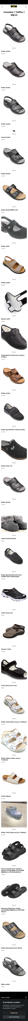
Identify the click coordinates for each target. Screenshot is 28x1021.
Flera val (14, 48)
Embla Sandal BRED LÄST (9, 210)
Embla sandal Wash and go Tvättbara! (14, 722)
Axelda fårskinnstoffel (8, 538)
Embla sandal (5, 51)
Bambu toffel (5, 319)
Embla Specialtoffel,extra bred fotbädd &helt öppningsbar (11, 575)
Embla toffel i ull (6, 466)
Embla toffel (5, 246)
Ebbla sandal (5, 984)
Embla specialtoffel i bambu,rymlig (13, 429)
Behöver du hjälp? (5, 997)
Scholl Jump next (7, 613)
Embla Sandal (5, 173)
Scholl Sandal (5, 137)
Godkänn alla (14, 1013)
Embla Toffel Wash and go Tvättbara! (13, 832)
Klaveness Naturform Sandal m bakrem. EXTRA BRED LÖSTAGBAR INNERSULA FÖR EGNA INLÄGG (12, 870)
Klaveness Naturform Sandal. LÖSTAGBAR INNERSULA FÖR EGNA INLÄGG (12, 910)
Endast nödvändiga (14, 1017)
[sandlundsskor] (14, 7)
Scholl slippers (6, 796)
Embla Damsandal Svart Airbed (11, 948)
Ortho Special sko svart (9, 685)
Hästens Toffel (6, 649)
